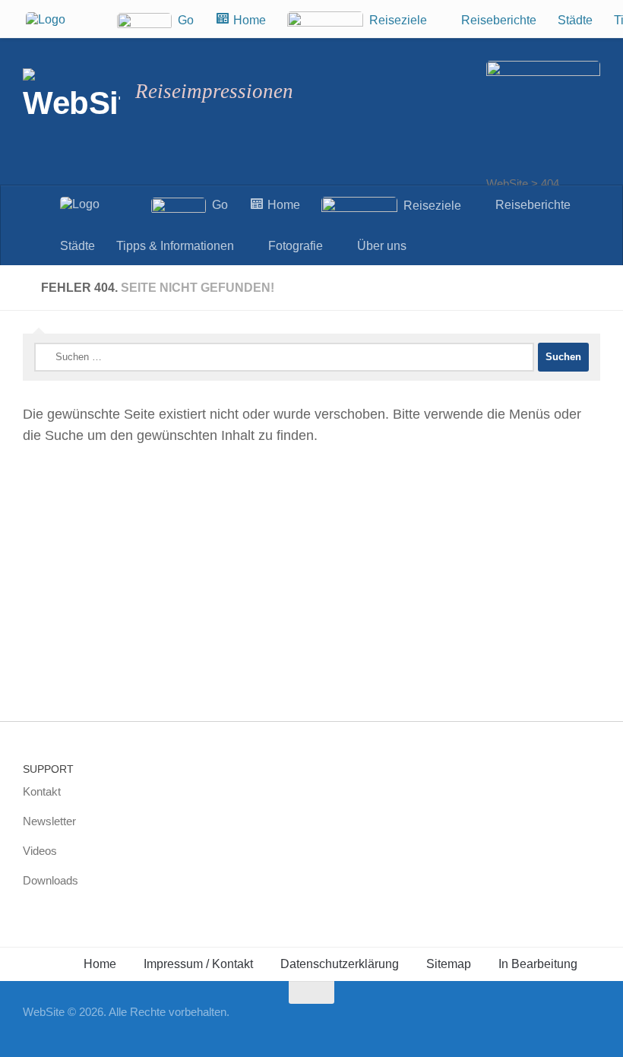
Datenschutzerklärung (339, 963)
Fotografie (295, 245)
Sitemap (448, 963)
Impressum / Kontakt (198, 963)
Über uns (381, 245)
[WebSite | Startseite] (71, 91)
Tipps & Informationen (175, 245)
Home (100, 963)
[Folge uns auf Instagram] (589, 1022)
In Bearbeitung (537, 963)
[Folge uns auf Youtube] (535, 1022)
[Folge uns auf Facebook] (562, 1022)
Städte (575, 20)
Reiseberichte (498, 20)
